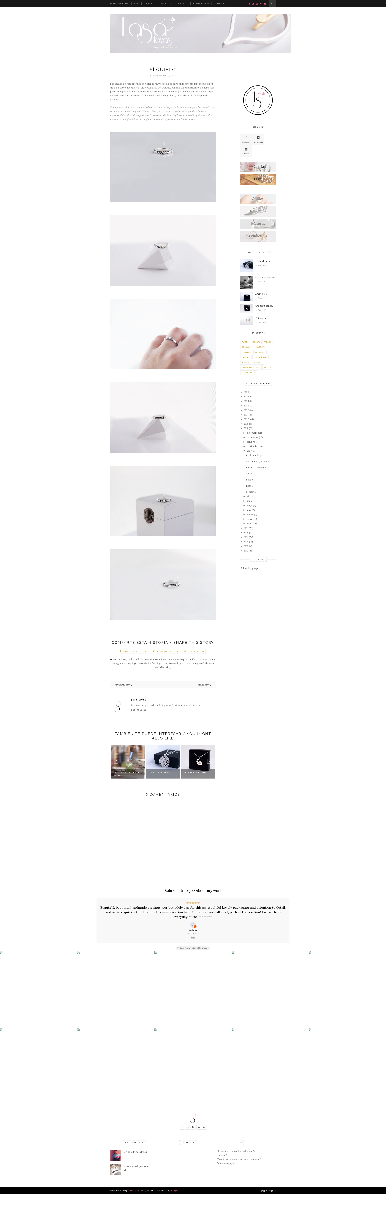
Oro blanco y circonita (258, 461)
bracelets (260, 347)
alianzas (256, 342)
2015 (246, 537)
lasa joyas (157, 663)
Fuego (249, 479)
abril (249, 510)
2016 (246, 532)
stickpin (267, 367)
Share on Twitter (168, 651)
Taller (148, 4)
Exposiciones (201, 4)
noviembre (252, 437)
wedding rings (248, 372)
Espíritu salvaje (254, 455)
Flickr (246, 154)
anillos (193, 659)
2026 (246, 392)
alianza (122, 659)
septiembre (253, 446)
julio (249, 496)
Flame (249, 485)
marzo (250, 514)
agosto (250, 450)
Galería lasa (164, 4)
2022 (246, 410)
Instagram (258, 142)
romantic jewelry (178, 663)
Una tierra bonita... (165, 772)
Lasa (137, 4)
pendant (246, 362)
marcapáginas (260, 357)
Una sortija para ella (265, 277)
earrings (246, 357)
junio (249, 500)
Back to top (267, 1191)
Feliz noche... (196, 772)
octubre (251, 441)
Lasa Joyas (138, 700)
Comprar (219, 4)
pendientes (247, 367)
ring (166, 663)
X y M (249, 473)
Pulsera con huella (256, 467)
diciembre (252, 432)
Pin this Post (196, 651)
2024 (246, 401)
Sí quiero (251, 491)
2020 (246, 419)
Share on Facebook (135, 651)
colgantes (260, 352)
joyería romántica (141, 663)
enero (250, 523)
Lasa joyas (175, 1190)
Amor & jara (261, 293)
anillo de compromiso (146, 659)
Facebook (246, 142)
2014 (246, 541)
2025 (246, 396)
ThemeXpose (134, 1190)
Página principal (120, 4)
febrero (251, 519)
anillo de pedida (167, 659)
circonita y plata (206, 659)
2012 (246, 550)
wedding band (196, 663)
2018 (246, 428)
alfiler (245, 342)
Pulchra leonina (128, 772)
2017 (246, 528)
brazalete (246, 352)
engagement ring (121, 663)
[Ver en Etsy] (193, 925)
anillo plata (182, 659)
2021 (246, 414)
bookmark (247, 347)
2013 (246, 546)
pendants (258, 362)
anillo (130, 659)
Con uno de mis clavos (135, 1151)
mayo (249, 505)
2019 (246, 423)
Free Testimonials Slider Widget (194, 948)
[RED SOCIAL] (258, 171)
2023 (246, 405)
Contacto (183, 4)
